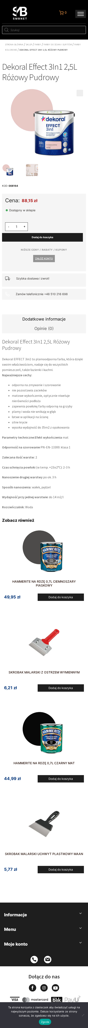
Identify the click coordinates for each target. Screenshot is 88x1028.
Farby (38, 44)
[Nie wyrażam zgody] (83, 1015)
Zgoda (45, 1021)
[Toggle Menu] (80, 14)
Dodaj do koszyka (42, 237)
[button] (80, 93)
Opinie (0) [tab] (44, 328)
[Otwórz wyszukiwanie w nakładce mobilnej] (44, 30)
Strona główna (14, 44)
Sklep (29, 44)
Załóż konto (44, 258)
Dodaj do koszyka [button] (61, 597)
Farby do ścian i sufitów (58, 44)
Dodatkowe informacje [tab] (44, 319)
